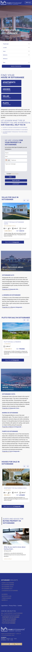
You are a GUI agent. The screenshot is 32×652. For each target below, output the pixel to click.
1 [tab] (16, 564)
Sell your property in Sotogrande (12, 613)
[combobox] (16, 43)
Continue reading (7, 558)
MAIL (12, 644)
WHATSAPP (16, 183)
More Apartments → (13, 506)
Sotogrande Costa (10, 226)
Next (27, 200)
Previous (24, 200)
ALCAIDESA (5, 594)
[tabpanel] (16, 221)
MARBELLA (5, 600)
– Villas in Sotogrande (8, 621)
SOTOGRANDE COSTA (7, 586)
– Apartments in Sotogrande (10, 617)
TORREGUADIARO (6, 598)
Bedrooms (5, 55)
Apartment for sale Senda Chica (15, 488)
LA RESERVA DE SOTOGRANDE (10, 590)
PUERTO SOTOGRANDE (8, 583)
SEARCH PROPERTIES (16, 66)
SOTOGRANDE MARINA (8, 584)
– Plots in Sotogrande (8, 623)
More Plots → (12, 360)
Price (4, 62)
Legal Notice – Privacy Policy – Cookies (11, 605)
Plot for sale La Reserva (12, 342)
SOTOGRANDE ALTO (7, 588)
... (12, 236)
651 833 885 (17, 180)
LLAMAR (19, 644)
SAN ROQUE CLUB (6, 596)
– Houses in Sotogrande (8, 619)
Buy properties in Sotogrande (10, 615)
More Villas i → (12, 242)
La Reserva (7, 344)
